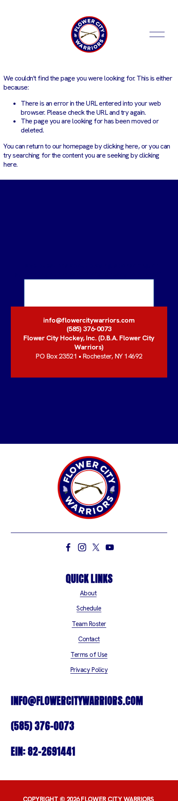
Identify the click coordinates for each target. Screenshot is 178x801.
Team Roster (89, 624)
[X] (96, 547)
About (88, 593)
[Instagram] (82, 547)
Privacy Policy (89, 670)
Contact (89, 639)
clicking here (120, 146)
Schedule (88, 608)
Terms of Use (88, 655)
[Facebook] (68, 547)
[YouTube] (109, 547)
